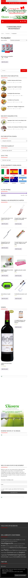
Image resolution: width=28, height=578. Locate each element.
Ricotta (2, 552)
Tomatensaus (12, 555)
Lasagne (16, 545)
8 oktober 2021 (17, 102)
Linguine (19, 545)
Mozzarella (7, 547)
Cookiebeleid (4, 572)
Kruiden (3, 545)
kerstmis (19, 543)
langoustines (12, 545)
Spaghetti (22, 552)
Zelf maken (23, 557)
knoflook (23, 543)
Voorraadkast (17, 557)
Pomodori (20, 550)
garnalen (2, 541)
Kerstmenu (15, 543)
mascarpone (3, 547)
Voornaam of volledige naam (7, 479)
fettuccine (21, 539)
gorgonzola (15, 541)
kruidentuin (8, 545)
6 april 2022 (16, 88)
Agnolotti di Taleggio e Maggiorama (15, 106)
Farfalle (17, 539)
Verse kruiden (4, 557)
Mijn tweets (3, 566)
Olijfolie (11, 547)
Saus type (4, 155)
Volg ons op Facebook (9, 526)
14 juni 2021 (16, 108)
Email (2, 484)
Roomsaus (10, 552)
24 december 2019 (18, 129)
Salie (15, 552)
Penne (13, 550)
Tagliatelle (4, 555)
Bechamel (10, 539)
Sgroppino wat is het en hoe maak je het (16, 120)
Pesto (17, 550)
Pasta (6, 550)
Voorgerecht (11, 556)
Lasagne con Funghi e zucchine (14, 86)
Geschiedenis (6, 541)
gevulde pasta (11, 541)
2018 (2, 539)
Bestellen (5, 62)
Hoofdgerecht (7, 543)
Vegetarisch (21, 555)
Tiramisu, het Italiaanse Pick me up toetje (17, 127)
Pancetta (16, 547)
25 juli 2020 (16, 122)
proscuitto (24, 550)
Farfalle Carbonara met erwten (14, 80)
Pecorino (10, 550)
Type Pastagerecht (7, 146)
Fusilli (24, 539)
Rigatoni (5, 552)
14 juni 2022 (16, 82)
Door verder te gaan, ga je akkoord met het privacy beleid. (12, 489)
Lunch (22, 545)
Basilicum (5, 539)
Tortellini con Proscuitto (13, 100)
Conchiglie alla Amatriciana (13, 93)
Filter (3, 195)
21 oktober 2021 (17, 95)
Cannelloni (14, 539)
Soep (17, 552)
